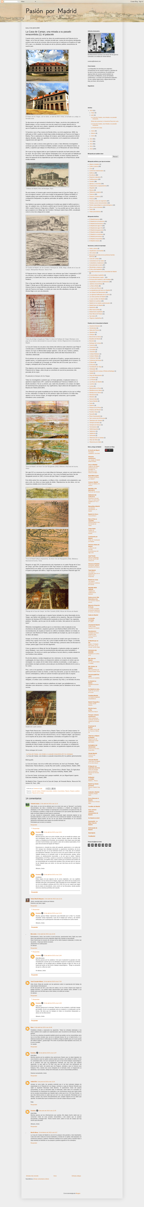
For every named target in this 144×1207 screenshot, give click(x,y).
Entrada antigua (76, 1176)
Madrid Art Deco (93, 514)
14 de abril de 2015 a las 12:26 (53, 874)
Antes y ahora (93, 248)
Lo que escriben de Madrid (97, 299)
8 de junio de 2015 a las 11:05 (47, 1110)
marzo (93, 131)
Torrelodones (93, 427)
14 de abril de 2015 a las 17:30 (53, 981)
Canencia (92, 345)
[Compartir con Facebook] (53, 789)
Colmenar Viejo (93, 358)
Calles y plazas (93, 166)
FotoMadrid (91, 836)
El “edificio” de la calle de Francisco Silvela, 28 (93, 731)
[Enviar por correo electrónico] (47, 789)
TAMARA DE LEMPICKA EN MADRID (92, 592)
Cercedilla (92, 349)
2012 (91, 144)
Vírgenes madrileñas (95, 318)
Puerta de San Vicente (94, 492)
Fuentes (91, 181)
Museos (91, 190)
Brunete (91, 341)
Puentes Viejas (93, 412)
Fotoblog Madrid (93, 695)
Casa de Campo (36, 791)
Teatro (91, 209)
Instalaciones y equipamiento (97, 186)
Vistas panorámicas (95, 211)
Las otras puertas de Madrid (97, 296)
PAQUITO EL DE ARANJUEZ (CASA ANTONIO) (93, 740)
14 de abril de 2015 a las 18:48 (43, 1027)
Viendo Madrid (92, 753)
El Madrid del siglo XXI (95, 228)
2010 (91, 149)
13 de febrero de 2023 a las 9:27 (48, 1132)
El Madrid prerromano (95, 236)
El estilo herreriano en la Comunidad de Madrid (103, 271)
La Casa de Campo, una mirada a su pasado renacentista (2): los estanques (49, 754)
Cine (90, 168)
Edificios (91, 173)
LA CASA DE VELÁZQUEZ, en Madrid (92, 509)
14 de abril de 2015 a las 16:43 (46, 934)
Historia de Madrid (93, 564)
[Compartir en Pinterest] (55, 789)
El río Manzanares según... (97, 277)
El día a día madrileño (95, 269)
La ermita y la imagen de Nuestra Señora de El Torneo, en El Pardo (94, 610)
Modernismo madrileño (96, 312)
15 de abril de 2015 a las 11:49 (53, 1003)
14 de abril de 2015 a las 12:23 (53, 913)
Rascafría (92, 414)
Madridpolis (91, 833)
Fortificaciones (93, 179)
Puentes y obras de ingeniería (98, 201)
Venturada (92, 435)
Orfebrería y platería (95, 192)
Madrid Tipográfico (94, 702)
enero (93, 136)
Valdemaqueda (93, 429)
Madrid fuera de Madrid (96, 305)
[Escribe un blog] (49, 789)
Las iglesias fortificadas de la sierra (99, 294)
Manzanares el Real (95, 388)
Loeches (91, 384)
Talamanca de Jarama (95, 420)
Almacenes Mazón (93, 711)
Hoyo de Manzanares (95, 375)
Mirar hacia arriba (94, 309)
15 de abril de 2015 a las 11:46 (53, 955)
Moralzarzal (92, 394)
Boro (32, 1027)
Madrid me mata (93, 580)
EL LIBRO (91, 621)
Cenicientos (92, 347)
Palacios (67, 791)
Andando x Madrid (93, 792)
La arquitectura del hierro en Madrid (99, 290)
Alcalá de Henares (94, 326)
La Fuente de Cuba (96, 127)
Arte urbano (92, 253)
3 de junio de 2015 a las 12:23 (46, 1081)
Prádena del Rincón (95, 410)
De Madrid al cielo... (94, 689)
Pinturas (91, 198)
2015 (91, 110)
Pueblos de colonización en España (92, 532)
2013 (91, 141)
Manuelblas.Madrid (94, 506)
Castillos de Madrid (94, 806)
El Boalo (91, 362)
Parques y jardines (75, 791)
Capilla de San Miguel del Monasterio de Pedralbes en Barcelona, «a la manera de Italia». (93, 469)
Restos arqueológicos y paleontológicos (100, 205)
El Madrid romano (94, 241)
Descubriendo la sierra (95, 265)
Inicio (55, 1176)
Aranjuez (92, 334)
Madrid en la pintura (95, 301)
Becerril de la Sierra (95, 336)
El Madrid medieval (94, 232)
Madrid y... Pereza (93, 780)
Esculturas (92, 175)
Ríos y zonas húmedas (95, 207)
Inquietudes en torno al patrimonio (99, 281)
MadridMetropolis (93, 475)
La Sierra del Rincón (95, 288)
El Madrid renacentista (46, 791)
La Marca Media (94, 286)
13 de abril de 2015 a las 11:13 (49, 803)
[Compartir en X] (51, 789)
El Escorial (92, 364)
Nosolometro (92, 631)
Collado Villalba (94, 356)
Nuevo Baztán (93, 401)
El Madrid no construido (96, 234)
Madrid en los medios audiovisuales (99, 303)
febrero (93, 133)
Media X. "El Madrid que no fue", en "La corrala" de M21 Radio (94, 645)
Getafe (91, 373)
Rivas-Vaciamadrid (94, 416)
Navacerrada (93, 399)
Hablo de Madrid (93, 615)
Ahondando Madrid (94, 625)
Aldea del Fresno (94, 330)
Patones (91, 405)
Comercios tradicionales (96, 170)
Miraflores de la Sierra (95, 390)
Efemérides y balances (95, 267)
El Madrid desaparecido (96, 230)
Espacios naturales (94, 177)
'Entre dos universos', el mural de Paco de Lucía (104, 121)
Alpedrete (92, 332)
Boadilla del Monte (94, 339)
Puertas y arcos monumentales (98, 203)
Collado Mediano (94, 354)
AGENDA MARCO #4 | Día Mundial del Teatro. (94, 524)
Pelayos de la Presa (95, 407)
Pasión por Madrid (51, 11)
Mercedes (34, 934)
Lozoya (91, 386)
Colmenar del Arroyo (95, 360)
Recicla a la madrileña (94, 678)
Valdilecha (92, 433)
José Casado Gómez (37, 981)
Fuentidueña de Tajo (95, 367)
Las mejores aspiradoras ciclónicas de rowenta (94, 583)
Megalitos (92, 188)
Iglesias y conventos (95, 183)
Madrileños (92, 307)
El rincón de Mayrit (94, 450)
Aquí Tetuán (91, 556)
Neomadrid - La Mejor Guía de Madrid (93, 823)
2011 (91, 146)
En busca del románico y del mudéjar (100, 279)
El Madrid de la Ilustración (96, 221)
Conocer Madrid (93, 482)
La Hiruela (92, 379)
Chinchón (92, 351)
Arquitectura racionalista (96, 250)
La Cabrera (92, 377)
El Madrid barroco (94, 219)
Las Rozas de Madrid (95, 382)
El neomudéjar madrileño (96, 275)
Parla (90, 403)
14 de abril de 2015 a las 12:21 (53, 832)
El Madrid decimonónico (96, 223)
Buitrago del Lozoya (95, 343)
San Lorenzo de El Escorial (97, 418)
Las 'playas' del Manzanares (97, 292)
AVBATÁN (34, 1081)
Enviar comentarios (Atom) (41, 1179)
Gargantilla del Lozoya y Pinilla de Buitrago (101, 371)
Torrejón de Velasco (95, 425)
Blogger (78, 1193)
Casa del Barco (92, 515)
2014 (91, 139)
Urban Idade (92, 528)
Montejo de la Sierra (95, 392)
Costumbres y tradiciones (96, 263)
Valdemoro (92, 431)
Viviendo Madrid (93, 760)
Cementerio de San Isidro (96, 261)
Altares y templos (94, 164)
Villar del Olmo (93, 440)
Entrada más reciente (32, 1176)
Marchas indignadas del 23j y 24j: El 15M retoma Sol (93, 559)
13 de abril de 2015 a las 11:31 (53, 899)
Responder (34, 825)
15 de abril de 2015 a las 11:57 (48, 1053)
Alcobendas (92, 328)
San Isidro (92, 316)
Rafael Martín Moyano (37, 899)
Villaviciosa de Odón (95, 442)
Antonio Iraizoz (35, 803)
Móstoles (92, 397)
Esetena (38, 832)
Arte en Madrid (92, 464)
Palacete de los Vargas (38, 793)
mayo (93, 113)
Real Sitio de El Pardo (95, 314)
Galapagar (92, 369)
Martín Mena (34, 1132)
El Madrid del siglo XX (95, 225)
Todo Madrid (92, 570)
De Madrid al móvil (93, 818)
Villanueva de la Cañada (96, 437)
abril (92, 115)
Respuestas (36, 828)
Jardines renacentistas (59, 791)
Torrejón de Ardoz (94, 422)
